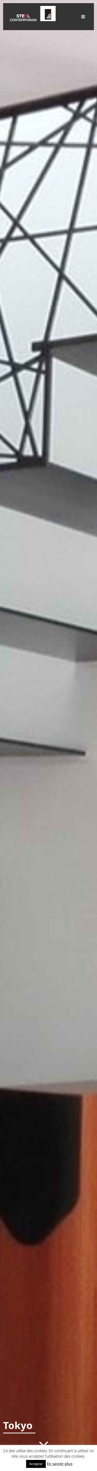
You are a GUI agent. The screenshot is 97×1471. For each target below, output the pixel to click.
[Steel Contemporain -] (33, 19)
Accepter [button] (36, 1463)
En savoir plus (59, 1463)
